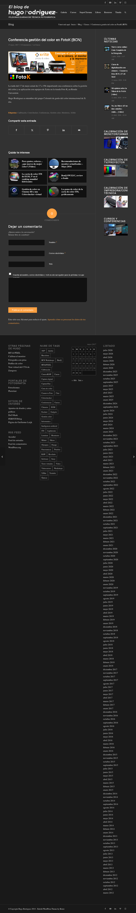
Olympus (44, 445)
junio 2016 (108, 733)
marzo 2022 (108, 506)
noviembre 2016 (110, 715)
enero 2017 (108, 708)
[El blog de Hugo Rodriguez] (32, 12)
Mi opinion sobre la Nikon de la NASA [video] (119, 91)
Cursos (37, 45)
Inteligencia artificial (49, 426)
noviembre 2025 (110, 374)
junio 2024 (108, 417)
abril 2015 (107, 779)
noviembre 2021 (110, 520)
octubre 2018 (109, 633)
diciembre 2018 (110, 626)
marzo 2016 (108, 743)
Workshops (58, 468)
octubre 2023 (109, 442)
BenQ (59, 360)
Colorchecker (33, 112)
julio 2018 (108, 644)
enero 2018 (108, 665)
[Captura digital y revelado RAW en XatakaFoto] (133, 456)
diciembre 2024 (110, 403)
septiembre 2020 (110, 559)
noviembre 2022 (110, 477)
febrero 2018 (109, 662)
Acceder (12, 436)
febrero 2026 (109, 364)
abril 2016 (107, 740)
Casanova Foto (47, 393)
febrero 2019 (109, 619)
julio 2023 (108, 449)
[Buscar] (125, 12)
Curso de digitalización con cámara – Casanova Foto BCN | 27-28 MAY (119, 70)
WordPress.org (14, 447)
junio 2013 (108, 857)
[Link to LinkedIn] (115, 2)
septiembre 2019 (110, 594)
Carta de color (46, 388)
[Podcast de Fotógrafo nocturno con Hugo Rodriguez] (2, 456)
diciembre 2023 (110, 435)
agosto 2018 (108, 640)
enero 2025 (108, 399)
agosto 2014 (108, 807)
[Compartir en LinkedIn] (63, 130)
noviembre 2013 (110, 839)
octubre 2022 (109, 481)
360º (43, 350)
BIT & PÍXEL (14, 352)
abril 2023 (107, 460)
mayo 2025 (108, 389)
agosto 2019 (108, 598)
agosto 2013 (108, 850)
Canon (56, 374)
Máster (44, 440)
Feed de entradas (15, 440)
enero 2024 (108, 431)
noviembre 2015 (110, 757)
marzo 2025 (108, 396)
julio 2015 (108, 768)
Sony (53, 459)
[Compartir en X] (32, 130)
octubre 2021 (109, 523)
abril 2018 (107, 655)
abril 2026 (107, 357)
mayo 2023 (108, 456)
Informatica (45, 421)
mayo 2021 (108, 534)
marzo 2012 (108, 892)
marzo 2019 (108, 616)
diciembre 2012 (110, 874)
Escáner (44, 412)
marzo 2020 (108, 577)
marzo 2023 (108, 463)
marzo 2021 (108, 538)
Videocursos (46, 468)
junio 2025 (108, 385)
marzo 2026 (108, 360)
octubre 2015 (109, 761)
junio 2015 (108, 772)
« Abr (74, 380)
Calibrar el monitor (16, 356)
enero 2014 (108, 832)
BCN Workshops (47, 360)
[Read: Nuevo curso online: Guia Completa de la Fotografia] (107, 49)
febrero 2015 (109, 786)
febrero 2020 (109, 580)
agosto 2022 (108, 488)
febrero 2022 (109, 509)
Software (44, 459)
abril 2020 (107, 573)
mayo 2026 (108, 353)
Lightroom (51, 430)
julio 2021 (108, 530)
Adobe (50, 350)
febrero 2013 (109, 871)
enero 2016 (108, 750)
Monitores (55, 435)
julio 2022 (108, 491)
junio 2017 (108, 690)
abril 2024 (107, 424)
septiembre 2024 (110, 406)
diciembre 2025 (110, 371)
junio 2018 (108, 648)
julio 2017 (108, 687)
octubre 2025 (109, 378)
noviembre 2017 (110, 672)
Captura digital (47, 379)
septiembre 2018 (110, 637)
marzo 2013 (108, 867)
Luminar (44, 435)
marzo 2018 (108, 658)
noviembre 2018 (110, 630)
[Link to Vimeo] (120, 2)
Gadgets (54, 412)
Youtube (52, 473)
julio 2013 (108, 853)
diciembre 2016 (110, 711)
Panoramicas (46, 449)
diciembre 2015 (110, 754)
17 (80, 363)
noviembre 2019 (110, 587)
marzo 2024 (108, 428)
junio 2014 (108, 814)
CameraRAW (46, 374)
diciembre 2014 (110, 793)
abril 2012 (107, 889)
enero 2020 (108, 584)
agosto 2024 (108, 410)
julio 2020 (108, 562)
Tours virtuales (47, 463)
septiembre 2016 (110, 722)
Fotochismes (14, 387)
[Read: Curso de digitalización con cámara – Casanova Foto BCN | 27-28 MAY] (107, 66)
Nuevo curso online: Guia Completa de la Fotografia (119, 50)
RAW (43, 454)
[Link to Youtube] (110, 2)
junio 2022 (108, 495)
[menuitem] (44, 12)
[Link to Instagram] (125, 2)
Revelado (52, 454)
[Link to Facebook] (105, 2)
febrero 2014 (109, 828)
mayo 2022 (108, 499)
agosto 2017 (108, 683)
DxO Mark (13, 415)
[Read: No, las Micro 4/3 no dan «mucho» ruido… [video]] (107, 108)
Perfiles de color (15, 363)
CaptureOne (46, 383)
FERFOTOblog (15, 418)
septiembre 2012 (110, 885)
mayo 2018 (108, 651)
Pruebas (57, 449)
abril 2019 (107, 612)
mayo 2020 (108, 569)
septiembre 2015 (110, 765)
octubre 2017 (109, 676)
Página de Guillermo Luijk (20, 422)
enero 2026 (108, 367)
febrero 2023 (109, 467)
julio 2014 (108, 811)
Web (50, 264)
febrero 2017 (109, 704)
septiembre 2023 (110, 445)
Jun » (80, 380)
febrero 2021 (109, 541)
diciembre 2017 (110, 669)
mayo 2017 (108, 694)
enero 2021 (108, 545)
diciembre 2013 (110, 835)
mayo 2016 (108, 736)
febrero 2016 (109, 747)
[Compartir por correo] (79, 130)
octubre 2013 (109, 843)
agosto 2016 (108, 726)
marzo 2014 (108, 825)
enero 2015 (108, 789)
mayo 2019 (108, 609)
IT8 (42, 430)
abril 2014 (107, 821)
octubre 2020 (109, 555)
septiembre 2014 (110, 804)
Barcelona (45, 355)
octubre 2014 (109, 800)
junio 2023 (108, 452)
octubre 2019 (109, 591)
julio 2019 (108, 601)
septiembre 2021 (110, 527)
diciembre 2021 (110, 516)
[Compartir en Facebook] (16, 130)
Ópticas (44, 477)
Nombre (53, 242)
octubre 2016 (109, 718)
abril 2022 (107, 502)
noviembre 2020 (110, 552)
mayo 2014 (108, 818)
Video (58, 463)
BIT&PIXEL (46, 365)
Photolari (12, 390)
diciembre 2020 (110, 548)
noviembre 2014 (110, 796)
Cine (57, 393)
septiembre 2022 (110, 484)
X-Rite (43, 473)
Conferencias (44, 112)
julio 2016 (108, 729)
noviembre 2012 (110, 878)
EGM (53, 407)
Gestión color (46, 416)
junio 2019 (108, 605)
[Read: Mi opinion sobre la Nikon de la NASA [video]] (107, 90)
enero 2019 (108, 623)
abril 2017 (107, 697)
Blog (11, 24)
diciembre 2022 (110, 474)
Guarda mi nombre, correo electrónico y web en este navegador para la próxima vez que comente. (48, 276)
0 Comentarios (26, 45)
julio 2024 (108, 413)
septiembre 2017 (110, 679)
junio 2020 (108, 566)
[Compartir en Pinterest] (48, 130)
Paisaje (54, 445)
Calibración (22, 112)
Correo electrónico (57, 253)
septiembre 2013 (110, 846)
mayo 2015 (108, 775)
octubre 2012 (109, 882)
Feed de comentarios (17, 443)
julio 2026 (108, 350)
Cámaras (44, 407)
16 (77, 363)
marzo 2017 (108, 701)
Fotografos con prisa (17, 359)
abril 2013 (107, 864)
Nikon (52, 440)
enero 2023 (108, 470)
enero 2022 (108, 513)
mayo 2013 (108, 860)
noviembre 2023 (110, 438)
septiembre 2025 (110, 382)
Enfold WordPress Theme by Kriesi (50, 909)
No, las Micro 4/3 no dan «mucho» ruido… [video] (119, 108)
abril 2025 (107, 392)
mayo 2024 (108, 421)
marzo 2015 (108, 782)
